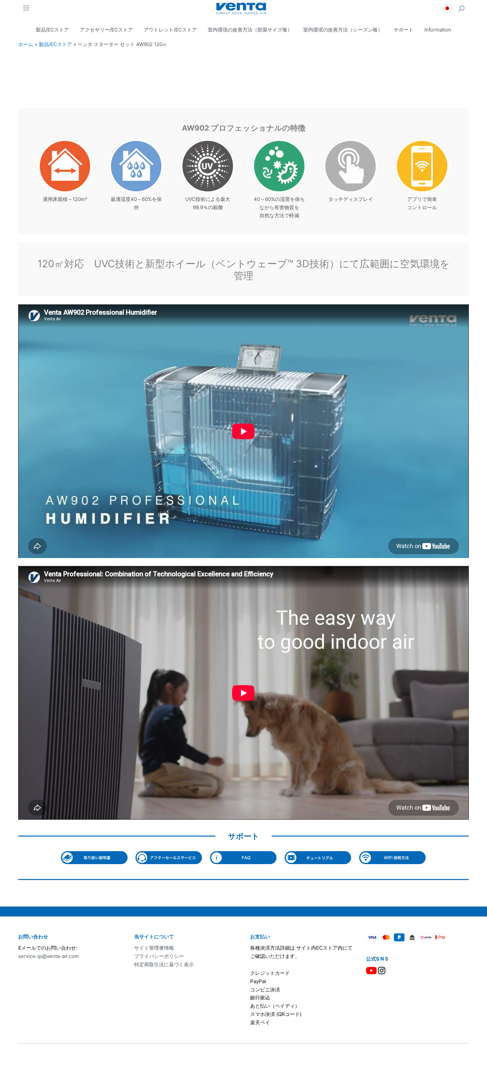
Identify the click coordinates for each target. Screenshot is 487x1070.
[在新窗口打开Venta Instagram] (381, 970)
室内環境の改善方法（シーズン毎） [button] (343, 30)
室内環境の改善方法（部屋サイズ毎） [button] (250, 30)
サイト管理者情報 (154, 948)
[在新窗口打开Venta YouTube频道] (371, 970)
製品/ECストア (52, 30)
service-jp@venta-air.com (48, 956)
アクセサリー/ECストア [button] (106, 30)
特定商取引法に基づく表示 (164, 964)
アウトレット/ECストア (170, 30)
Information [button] (437, 30)
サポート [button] (403, 30)
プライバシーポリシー (159, 956)
